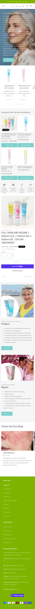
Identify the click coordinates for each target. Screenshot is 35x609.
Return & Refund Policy (9, 538)
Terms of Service (7, 527)
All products (6, 489)
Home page (6, 485)
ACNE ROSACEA (8, 453)
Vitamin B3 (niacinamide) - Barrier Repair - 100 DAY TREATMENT (7, 168)
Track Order (6, 512)
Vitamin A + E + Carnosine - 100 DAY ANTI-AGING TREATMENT (25, 134)
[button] (3, 6)
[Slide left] (14, 104)
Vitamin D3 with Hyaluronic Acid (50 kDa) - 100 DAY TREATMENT (25, 167)
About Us (5, 508)
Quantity (3, 252)
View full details (27, 276)
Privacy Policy (7, 531)
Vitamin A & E (7, 496)
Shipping (3, 249)
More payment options (17, 270)
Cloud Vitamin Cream (12, 606)
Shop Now (9, 60)
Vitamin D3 (6, 504)
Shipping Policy (7, 534)
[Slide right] (21, 104)
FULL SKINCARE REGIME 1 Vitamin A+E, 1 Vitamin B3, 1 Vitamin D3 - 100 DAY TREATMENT (9, 135)
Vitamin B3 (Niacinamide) (10, 500)
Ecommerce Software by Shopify (24, 606)
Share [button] (4, 276)
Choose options (25, 145)
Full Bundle (6, 493)
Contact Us (6, 516)
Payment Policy (7, 542)
